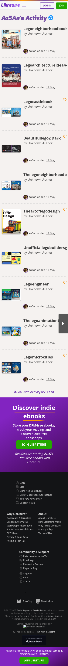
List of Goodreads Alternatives (36, 494)
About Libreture (47, 518)
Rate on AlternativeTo (35, 556)
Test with (45, 631)
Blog (22, 486)
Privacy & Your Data (17, 537)
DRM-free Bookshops (31, 490)
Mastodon (47, 601)
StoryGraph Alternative (19, 525)
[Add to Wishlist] (65, 100)
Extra (23, 482)
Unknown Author (40, 34)
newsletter (31, 498)
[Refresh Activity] (49, 18)
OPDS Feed (12, 533)
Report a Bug (30, 568)
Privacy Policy (45, 529)
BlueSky (27, 601)
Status (26, 581)
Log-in (47, 5)
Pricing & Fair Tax (16, 540)
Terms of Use (45, 533)
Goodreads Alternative (19, 518)
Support (27, 573)
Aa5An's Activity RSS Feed (36, 392)
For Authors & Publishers (20, 529)
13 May (50, 51)
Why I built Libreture (49, 525)
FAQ (25, 577)
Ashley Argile (54, 615)
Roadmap (28, 560)
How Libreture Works (49, 521)
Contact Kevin (27, 502)
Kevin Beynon (21, 615)
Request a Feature (33, 564)
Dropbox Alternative (18, 521)
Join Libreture (34, 660)
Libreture (10, 5)
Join (61, 5)
